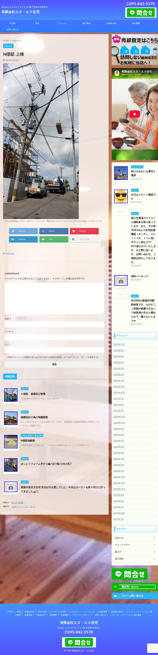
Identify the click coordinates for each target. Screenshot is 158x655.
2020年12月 (119, 416)
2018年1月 (118, 507)
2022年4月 (118, 374)
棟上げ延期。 (18, 502)
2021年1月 (118, 410)
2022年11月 (119, 344)
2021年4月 (118, 404)
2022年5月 (118, 368)
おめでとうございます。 (24, 506)
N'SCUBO (42, 611)
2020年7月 (118, 440)
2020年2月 (118, 465)
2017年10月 (119, 513)
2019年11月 (119, 483)
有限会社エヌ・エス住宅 (21, 12)
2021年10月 (119, 392)
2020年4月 (118, 452)
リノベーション (89, 611)
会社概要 (136, 23)
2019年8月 (118, 495)
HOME (12, 23)
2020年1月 (118, 471)
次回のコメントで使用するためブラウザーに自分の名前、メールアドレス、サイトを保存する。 (53, 357)
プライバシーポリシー (81, 615)
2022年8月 (118, 356)
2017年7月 (118, 519)
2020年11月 (119, 422)
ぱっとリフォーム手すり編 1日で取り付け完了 (46, 463)
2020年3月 (118, 458)
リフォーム (62, 23)
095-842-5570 (142, 3)
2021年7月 (118, 398)
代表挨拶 (64, 615)
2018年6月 (118, 501)
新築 (37, 23)
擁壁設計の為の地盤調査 (34, 417)
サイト (8, 344)
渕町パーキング (139, 276)
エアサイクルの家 (58, 611)
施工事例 (87, 23)
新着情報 (28, 615)
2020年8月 (118, 434)
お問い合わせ (12, 29)
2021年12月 (119, 386)
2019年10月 (119, 489)
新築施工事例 (116, 611)
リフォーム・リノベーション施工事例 (125, 615)
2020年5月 (118, 446)
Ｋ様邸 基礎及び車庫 (33, 393)
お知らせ (10, 253)
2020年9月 (118, 428)
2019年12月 (119, 477)
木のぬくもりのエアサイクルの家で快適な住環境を (79, 628)
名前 (8, 318)
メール (9, 331)
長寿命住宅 (29, 611)
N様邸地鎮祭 (28, 440)
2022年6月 (118, 362)
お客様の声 (111, 23)
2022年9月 (118, 350)
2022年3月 (118, 380)
